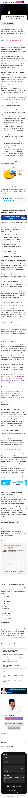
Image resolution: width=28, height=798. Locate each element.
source (14, 186)
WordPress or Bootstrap (7, 477)
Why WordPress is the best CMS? (11, 671)
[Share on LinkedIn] (9, 727)
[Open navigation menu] (26, 2)
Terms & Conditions (8, 795)
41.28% (12, 224)
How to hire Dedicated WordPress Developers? (11, 666)
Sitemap (22, 795)
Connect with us (14, 718)
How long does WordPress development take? (13, 676)
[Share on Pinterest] (18, 727)
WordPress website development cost (11, 497)
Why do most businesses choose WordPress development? (11, 651)
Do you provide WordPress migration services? (12, 680)
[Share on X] (15, 727)
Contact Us (18, 2)
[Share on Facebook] (12, 727)
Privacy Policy (16, 795)
